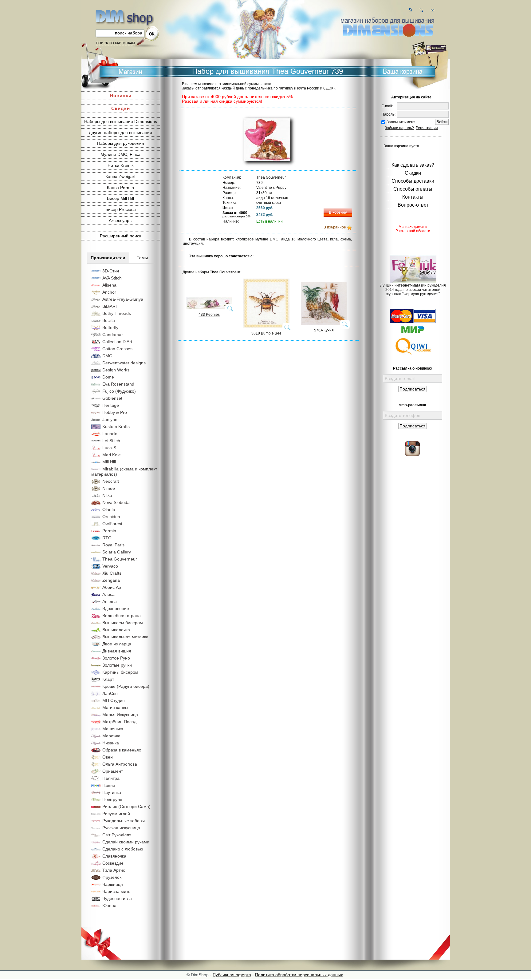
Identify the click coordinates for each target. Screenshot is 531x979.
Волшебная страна (121, 615)
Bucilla (108, 320)
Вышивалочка (116, 629)
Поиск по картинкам (115, 43)
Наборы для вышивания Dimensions (120, 121)
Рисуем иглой (116, 813)
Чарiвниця (112, 884)
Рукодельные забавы (123, 820)
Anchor (109, 292)
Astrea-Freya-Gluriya (122, 299)
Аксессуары (120, 220)
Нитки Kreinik (121, 165)
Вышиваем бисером (122, 622)
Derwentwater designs (124, 362)
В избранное (335, 227)
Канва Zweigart (120, 176)
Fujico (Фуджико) (119, 391)
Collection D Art (117, 341)
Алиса (108, 594)
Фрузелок (111, 877)
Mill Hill (109, 461)
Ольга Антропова (119, 764)
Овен (107, 757)
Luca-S (109, 447)
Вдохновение (115, 608)
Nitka (107, 495)
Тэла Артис (113, 870)
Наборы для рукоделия (120, 143)
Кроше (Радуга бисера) (125, 686)
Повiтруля (112, 799)
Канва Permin (120, 187)
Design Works (115, 369)
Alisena (109, 285)
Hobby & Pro (114, 412)
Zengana (111, 580)
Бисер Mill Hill (120, 198)
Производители (108, 257)
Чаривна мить (116, 891)
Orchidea (111, 516)
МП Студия (113, 700)
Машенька (112, 728)
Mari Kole (111, 454)
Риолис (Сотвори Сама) (126, 806)
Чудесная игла (117, 898)
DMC (107, 355)
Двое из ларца (116, 643)
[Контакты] (432, 10)
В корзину (338, 212)
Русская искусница (121, 827)
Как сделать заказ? (412, 165)
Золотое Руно (116, 658)
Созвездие (113, 863)
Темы (142, 257)
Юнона (109, 905)
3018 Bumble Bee (266, 333)
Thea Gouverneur (119, 559)
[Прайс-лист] (421, 10)
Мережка (111, 735)
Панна (108, 785)
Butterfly (110, 327)
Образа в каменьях (121, 749)
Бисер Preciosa (120, 209)
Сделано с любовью (122, 848)
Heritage (110, 405)
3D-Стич (110, 270)
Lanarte (109, 433)
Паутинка (111, 792)
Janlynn (109, 419)
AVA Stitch (112, 277)
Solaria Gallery (116, 551)
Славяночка (114, 856)
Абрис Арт (112, 587)
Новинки (121, 95)
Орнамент (112, 771)
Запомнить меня (401, 122)
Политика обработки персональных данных (299, 974)
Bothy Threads (116, 313)
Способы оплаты (412, 189)
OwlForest (112, 523)
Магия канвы (115, 707)
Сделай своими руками (125, 841)
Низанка (110, 742)
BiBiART (110, 306)
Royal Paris (113, 544)
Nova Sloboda (116, 502)
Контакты (412, 197)
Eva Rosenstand (118, 384)
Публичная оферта (232, 974)
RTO (107, 537)
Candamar (112, 334)
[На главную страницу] (410, 10)
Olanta (108, 509)
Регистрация (427, 128)
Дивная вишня (116, 650)
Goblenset (112, 398)
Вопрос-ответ (413, 205)
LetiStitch (111, 440)
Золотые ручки (117, 665)
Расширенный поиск (120, 235)
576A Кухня (324, 330)
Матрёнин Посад (119, 721)
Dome (108, 377)
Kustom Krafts (116, 426)
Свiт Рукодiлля (117, 834)
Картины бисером (120, 672)
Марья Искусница (120, 714)
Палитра (111, 778)
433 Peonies (209, 314)
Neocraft (110, 481)
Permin (109, 530)
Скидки (120, 108)
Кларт (108, 679)
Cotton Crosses (117, 348)
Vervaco (110, 566)
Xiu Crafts (111, 573)
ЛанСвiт (110, 693)
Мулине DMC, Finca (120, 154)
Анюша (109, 601)
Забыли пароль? (399, 128)
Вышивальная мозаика (125, 636)
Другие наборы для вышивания (120, 132)
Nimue (108, 488)
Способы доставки (412, 181)
